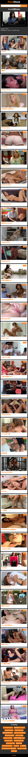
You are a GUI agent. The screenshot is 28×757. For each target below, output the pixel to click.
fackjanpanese (19, 730)
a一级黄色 (23, 746)
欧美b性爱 (19, 743)
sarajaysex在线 (22, 748)
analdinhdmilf (8, 740)
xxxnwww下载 (10, 743)
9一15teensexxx (8, 727)
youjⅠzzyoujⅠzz (9, 730)
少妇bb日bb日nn (18, 740)
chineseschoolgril (7, 746)
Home (14, 755)
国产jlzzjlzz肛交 (9, 735)
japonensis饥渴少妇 (19, 733)
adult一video (19, 735)
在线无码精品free (8, 733)
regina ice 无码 (8, 738)
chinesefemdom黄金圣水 (9, 748)
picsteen (16, 746)
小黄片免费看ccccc (19, 738)
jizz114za (14, 751)
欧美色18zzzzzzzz (19, 727)
